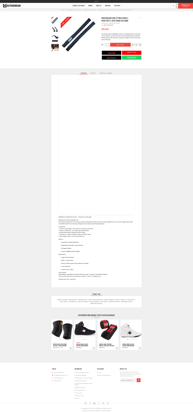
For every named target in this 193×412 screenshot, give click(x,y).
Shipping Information (80, 387)
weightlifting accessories (94, 299)
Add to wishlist (132, 44)
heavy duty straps (82, 301)
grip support (72, 301)
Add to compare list (136, 44)
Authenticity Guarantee (81, 380)
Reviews (93, 73)
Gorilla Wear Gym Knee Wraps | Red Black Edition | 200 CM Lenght (106, 346)
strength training (108, 299)
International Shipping (80, 375)
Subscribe (139, 380)
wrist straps (63, 301)
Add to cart (120, 44)
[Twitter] (85, 403)
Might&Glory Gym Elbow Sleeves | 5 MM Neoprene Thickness (60, 346)
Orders (99, 372)
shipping (108, 410)
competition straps (114, 301)
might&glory (72, 299)
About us (77, 398)
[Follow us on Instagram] (103, 403)
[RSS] (107, 403)
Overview (84, 73)
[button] (59, 339)
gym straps (103, 301)
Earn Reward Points (80, 390)
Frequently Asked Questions (82, 372)
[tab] (83, 73)
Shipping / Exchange (106, 73)
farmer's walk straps (95, 303)
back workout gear (125, 301)
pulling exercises (94, 301)
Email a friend (140, 44)
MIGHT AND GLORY (114, 23)
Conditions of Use (79, 395)
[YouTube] (94, 403)
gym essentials (81, 299)
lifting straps (129, 299)
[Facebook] (90, 403)
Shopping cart (185, 5)
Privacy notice (78, 393)
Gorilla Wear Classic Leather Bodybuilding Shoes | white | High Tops (129, 346)
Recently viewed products (103, 375)
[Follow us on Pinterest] (98, 403)
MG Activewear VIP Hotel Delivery (84, 378)
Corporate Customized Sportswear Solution (83, 384)
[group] (62, 330)
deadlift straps (120, 299)
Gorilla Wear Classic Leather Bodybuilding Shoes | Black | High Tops (83, 346)
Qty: (102, 44)
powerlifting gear (61, 299)
